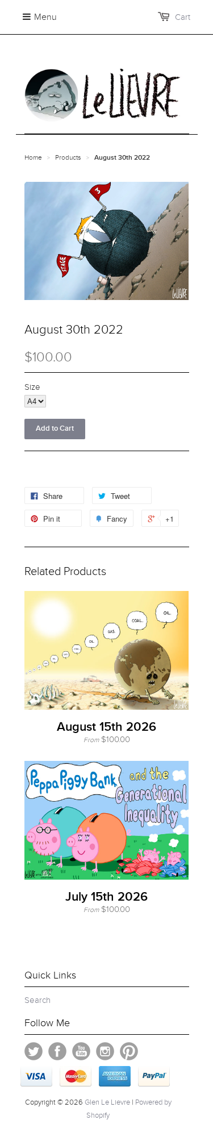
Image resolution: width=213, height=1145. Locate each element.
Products (68, 157)
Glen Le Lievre (107, 1102)
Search (37, 1000)
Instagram (105, 1051)
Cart (182, 17)
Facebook (57, 1051)
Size (32, 387)
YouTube (81, 1051)
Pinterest (129, 1051)
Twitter (33, 1051)
